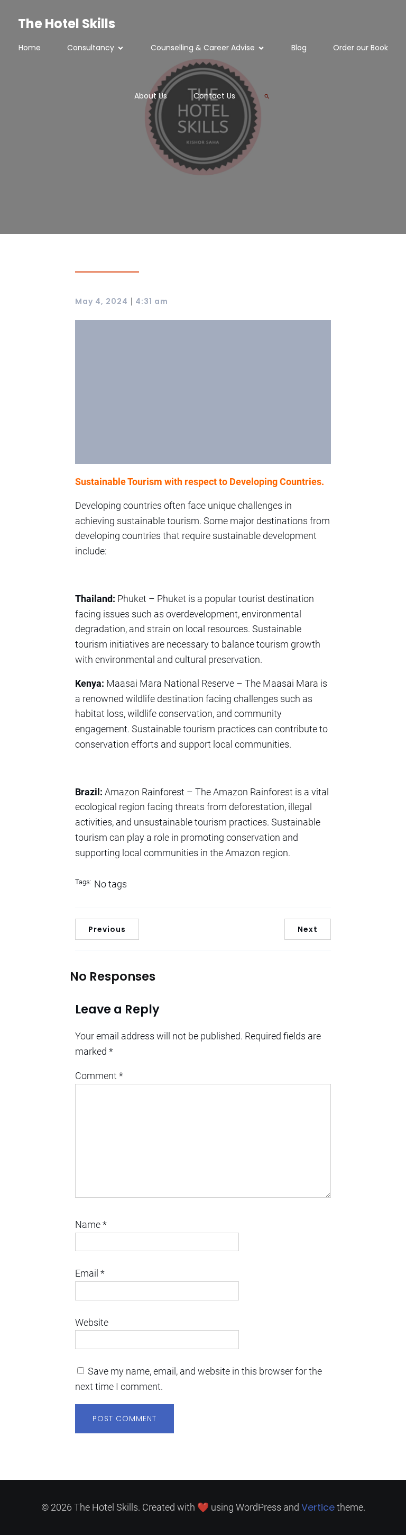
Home (30, 47)
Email (90, 1273)
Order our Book (360, 47)
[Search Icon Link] (267, 96)
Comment (99, 1075)
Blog (299, 47)
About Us (150, 96)
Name (91, 1224)
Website (91, 1322)
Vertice (318, 1507)
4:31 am (151, 301)
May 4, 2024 (101, 301)
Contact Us (214, 96)
